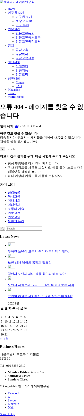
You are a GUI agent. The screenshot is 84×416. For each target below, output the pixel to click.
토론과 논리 (16, 221)
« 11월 (4, 338)
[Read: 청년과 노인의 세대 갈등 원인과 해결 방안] (11, 267)
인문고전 (14, 213)
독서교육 (14, 196)
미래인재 (14, 204)
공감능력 (14, 192)
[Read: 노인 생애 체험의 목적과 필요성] (11, 256)
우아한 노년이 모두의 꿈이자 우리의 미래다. (38, 251)
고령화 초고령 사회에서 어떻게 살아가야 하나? (40, 296)
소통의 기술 (16, 208)
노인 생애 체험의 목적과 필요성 (30, 262)
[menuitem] (46, 9)
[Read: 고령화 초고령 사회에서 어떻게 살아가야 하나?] (11, 290)
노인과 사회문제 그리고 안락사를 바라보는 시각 (41, 285)
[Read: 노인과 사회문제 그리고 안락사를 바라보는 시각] (11, 279)
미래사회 (14, 200)
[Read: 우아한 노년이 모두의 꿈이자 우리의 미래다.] (11, 245)
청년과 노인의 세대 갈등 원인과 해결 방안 (37, 273)
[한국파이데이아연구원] (17, 2)
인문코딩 (14, 217)
